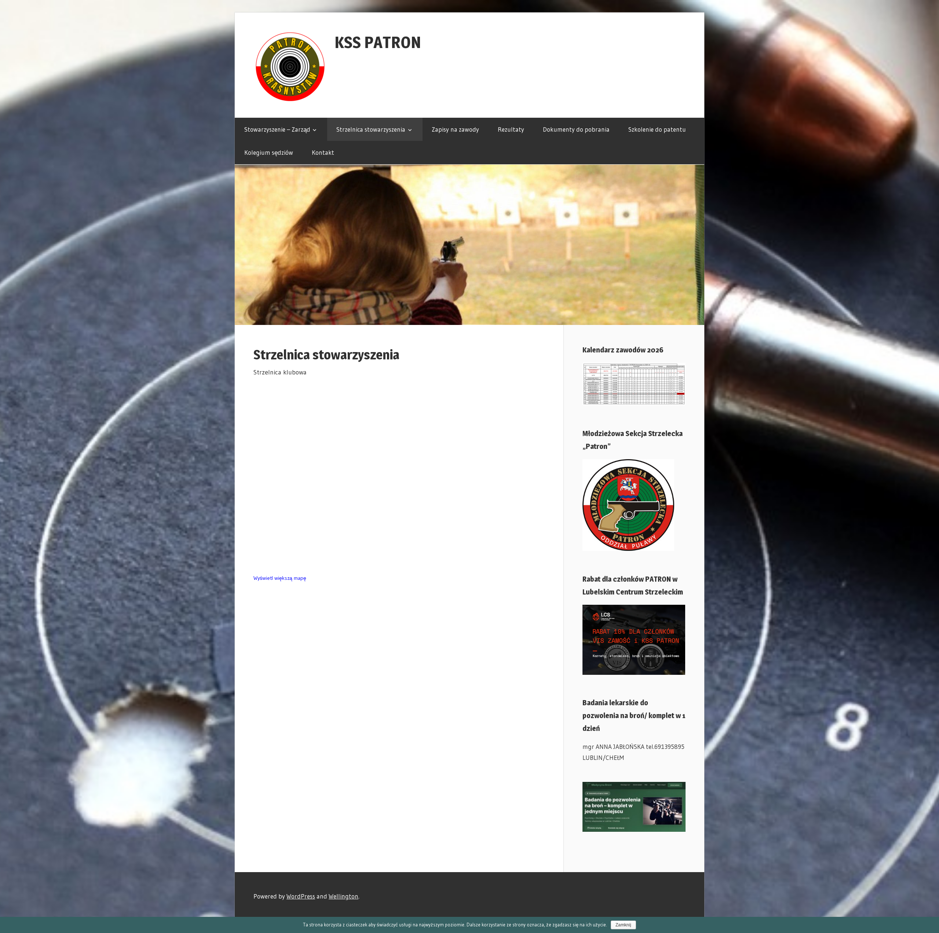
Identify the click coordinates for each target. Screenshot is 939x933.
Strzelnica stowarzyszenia (370, 129)
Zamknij (623, 924)
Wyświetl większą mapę (279, 578)
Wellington (343, 896)
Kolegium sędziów (268, 152)
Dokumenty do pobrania (576, 129)
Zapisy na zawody (455, 129)
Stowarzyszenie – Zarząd (277, 129)
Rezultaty (511, 129)
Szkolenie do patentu (657, 129)
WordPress (300, 896)
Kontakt (323, 152)
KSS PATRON (378, 42)
